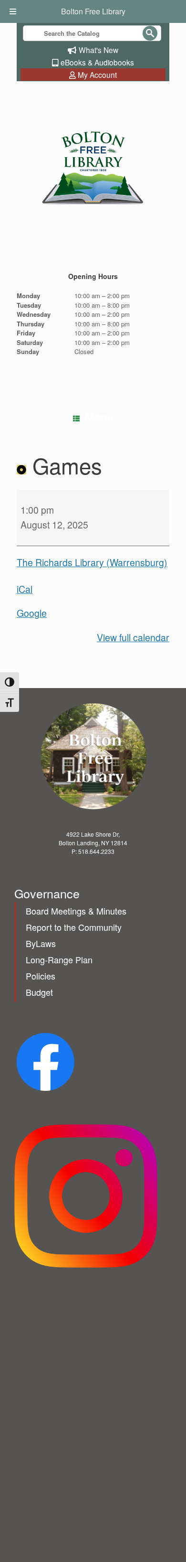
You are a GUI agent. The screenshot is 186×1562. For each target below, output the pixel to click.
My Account (97, 74)
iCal (24, 589)
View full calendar (133, 637)
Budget (39, 992)
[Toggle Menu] (14, 11)
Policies (40, 976)
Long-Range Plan (59, 959)
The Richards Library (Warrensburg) (92, 562)
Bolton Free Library (93, 11)
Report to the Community (74, 927)
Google (32, 613)
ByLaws (41, 943)
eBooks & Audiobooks (97, 62)
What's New (98, 49)
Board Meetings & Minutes (76, 911)
